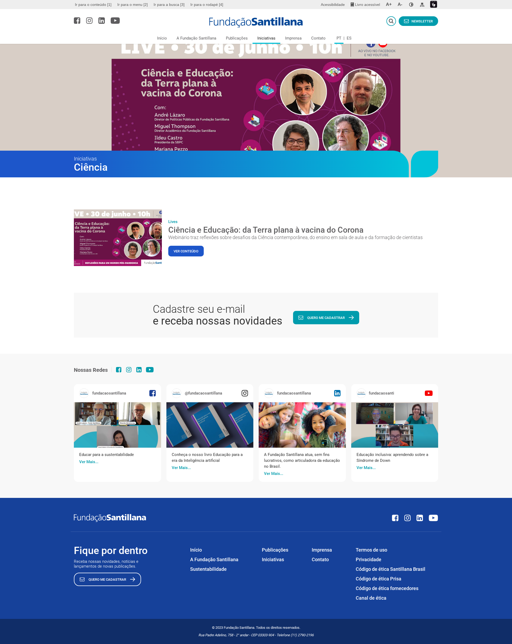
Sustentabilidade (208, 569)
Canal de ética (371, 598)
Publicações (237, 38)
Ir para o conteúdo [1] (93, 4)
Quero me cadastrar (326, 318)
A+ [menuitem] (389, 4)
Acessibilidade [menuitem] (333, 4)
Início (162, 38)
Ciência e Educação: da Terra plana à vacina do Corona (265, 230)
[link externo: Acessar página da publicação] (117, 425)
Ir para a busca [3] (169, 4)
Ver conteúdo (186, 251)
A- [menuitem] (400, 4)
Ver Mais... (88, 461)
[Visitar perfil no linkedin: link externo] (101, 20)
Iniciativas (266, 38)
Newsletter (422, 21)
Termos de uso (371, 550)
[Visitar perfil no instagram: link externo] (89, 20)
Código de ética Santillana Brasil (390, 569)
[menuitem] (94, 4)
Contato (318, 38)
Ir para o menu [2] (132, 4)
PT (339, 38)
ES (349, 38)
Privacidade (368, 559)
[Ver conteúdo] (118, 237)
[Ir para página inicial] (256, 22)
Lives (173, 221)
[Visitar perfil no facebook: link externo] (77, 20)
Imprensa (293, 38)
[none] (411, 4)
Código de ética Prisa (378, 578)
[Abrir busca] (391, 21)
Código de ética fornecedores (387, 588)
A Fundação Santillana (196, 38)
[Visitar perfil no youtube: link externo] (115, 20)
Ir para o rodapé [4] (206, 4)
